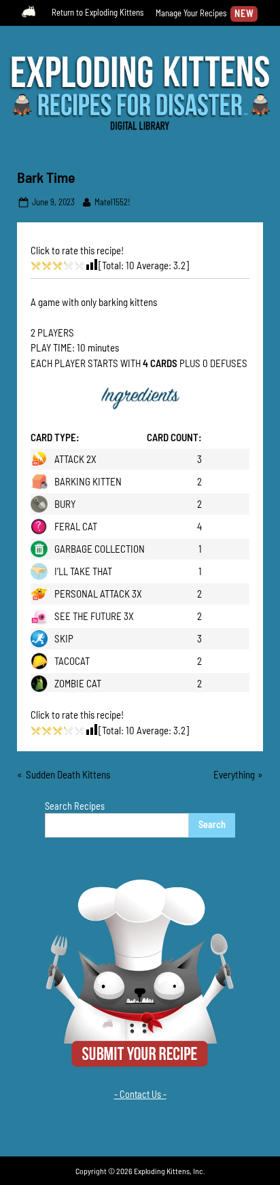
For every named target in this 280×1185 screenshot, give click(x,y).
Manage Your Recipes (191, 12)
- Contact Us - (140, 1094)
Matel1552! (112, 201)
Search (212, 824)
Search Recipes (75, 806)
